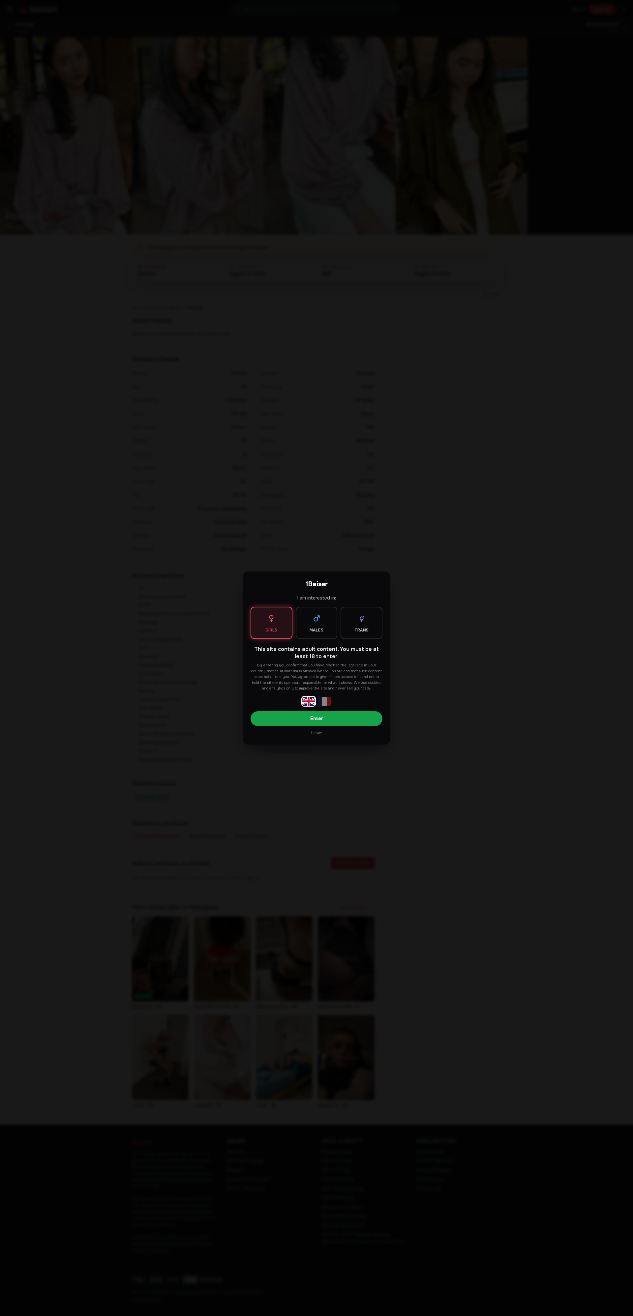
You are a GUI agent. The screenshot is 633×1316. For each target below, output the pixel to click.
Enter (316, 718)
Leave (316, 733)
